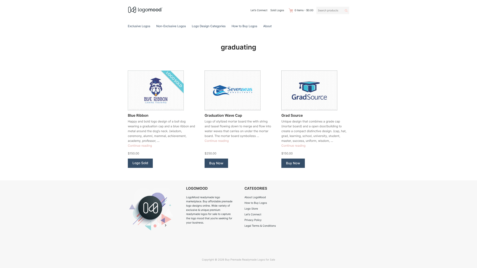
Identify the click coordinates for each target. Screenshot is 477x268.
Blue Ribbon (138, 115)
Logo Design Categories (209, 26)
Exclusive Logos (139, 26)
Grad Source (292, 115)
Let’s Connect (259, 10)
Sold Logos (277, 10)
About (267, 26)
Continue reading (140, 145)
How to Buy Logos (244, 26)
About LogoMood (255, 197)
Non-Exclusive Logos (171, 26)
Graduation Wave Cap (223, 115)
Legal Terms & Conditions (260, 225)
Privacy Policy (253, 220)
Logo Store (251, 208)
